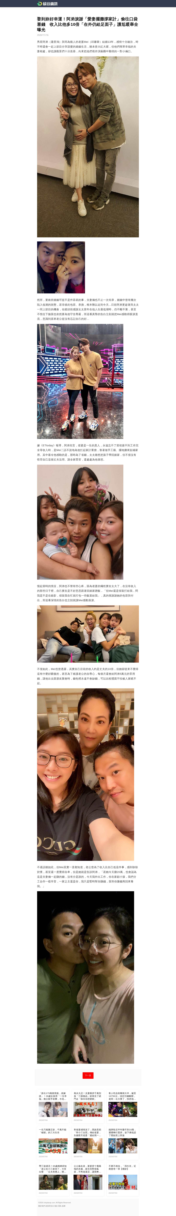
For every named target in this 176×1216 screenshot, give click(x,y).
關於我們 (41, 1206)
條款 (56, 1206)
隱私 (60, 1206)
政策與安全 (49, 1206)
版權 (63, 1206)
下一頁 (88, 1075)
